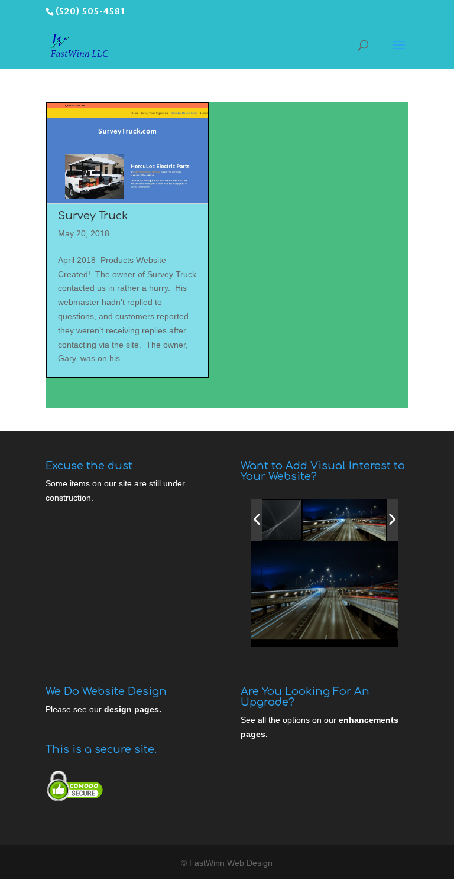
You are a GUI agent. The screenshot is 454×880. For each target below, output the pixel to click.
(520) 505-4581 (90, 12)
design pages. (132, 709)
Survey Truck (93, 216)
